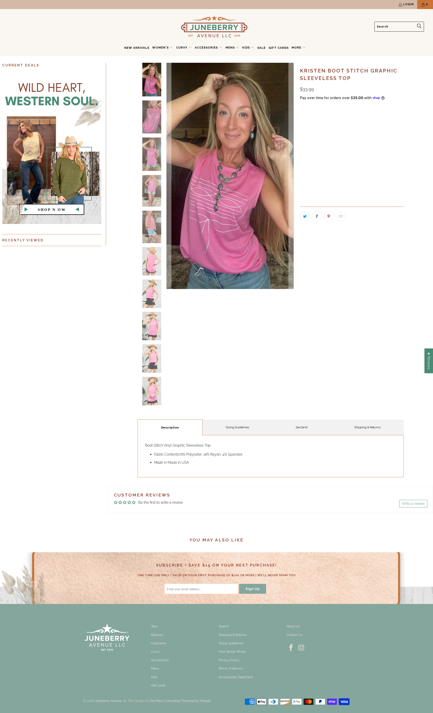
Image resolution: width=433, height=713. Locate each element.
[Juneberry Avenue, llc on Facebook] (291, 648)
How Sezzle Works (232, 651)
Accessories (160, 660)
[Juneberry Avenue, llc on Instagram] (301, 648)
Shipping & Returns (367, 427)
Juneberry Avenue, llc (111, 701)
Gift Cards (158, 685)
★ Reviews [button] (429, 361)
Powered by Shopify (196, 701)
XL (326, 139)
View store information (320, 196)
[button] (162, 48)
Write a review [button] (413, 503)
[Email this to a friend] (341, 216)
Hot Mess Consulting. (165, 701)
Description (170, 427)
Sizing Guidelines (237, 427)
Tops (154, 626)
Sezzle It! (302, 427)
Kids (154, 677)
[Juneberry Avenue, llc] (214, 26)
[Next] (292, 176)
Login (408, 4)
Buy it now (378, 166)
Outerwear (158, 643)
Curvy (155, 651)
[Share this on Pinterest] (329, 216)
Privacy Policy (229, 660)
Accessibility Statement (236, 677)
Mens (155, 668)
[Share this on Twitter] (305, 216)
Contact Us (294, 635)
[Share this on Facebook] (317, 216)
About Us (293, 626)
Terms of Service (231, 668)
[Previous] (167, 176)
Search (224, 626)
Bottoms (157, 635)
